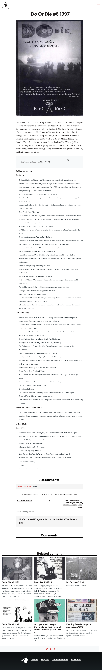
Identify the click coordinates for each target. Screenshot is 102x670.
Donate (34, 659)
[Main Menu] (98, 5)
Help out (45, 659)
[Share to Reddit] (68, 160)
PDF (21, 523)
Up (49, 500)
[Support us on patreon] (50, 649)
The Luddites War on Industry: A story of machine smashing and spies (49, 494)
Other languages (60, 659)
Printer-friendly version (25, 511)
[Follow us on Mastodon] (54, 649)
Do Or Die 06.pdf (24, 486)
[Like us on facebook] (47, 649)
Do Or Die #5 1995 (24, 501)
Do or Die (50, 519)
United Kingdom (35, 519)
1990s (22, 519)
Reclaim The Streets (66, 519)
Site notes (76, 659)
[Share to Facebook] (64, 160)
